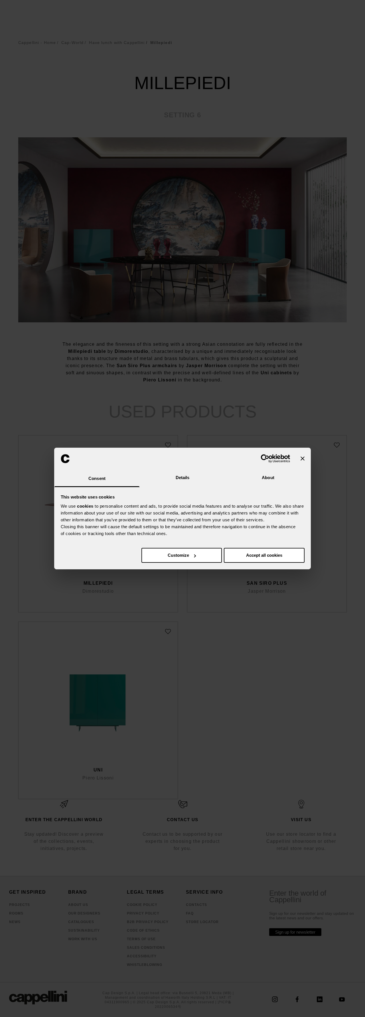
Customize (178, 555)
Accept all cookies (264, 555)
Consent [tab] (97, 478)
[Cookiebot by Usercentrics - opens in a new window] (265, 458)
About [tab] (268, 477)
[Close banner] (303, 459)
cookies (85, 506)
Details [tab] (183, 477)
